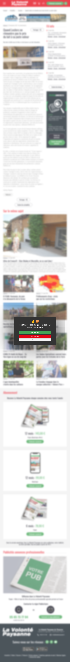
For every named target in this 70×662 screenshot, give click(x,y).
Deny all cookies (35, 336)
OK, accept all (35, 333)
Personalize (35, 340)
